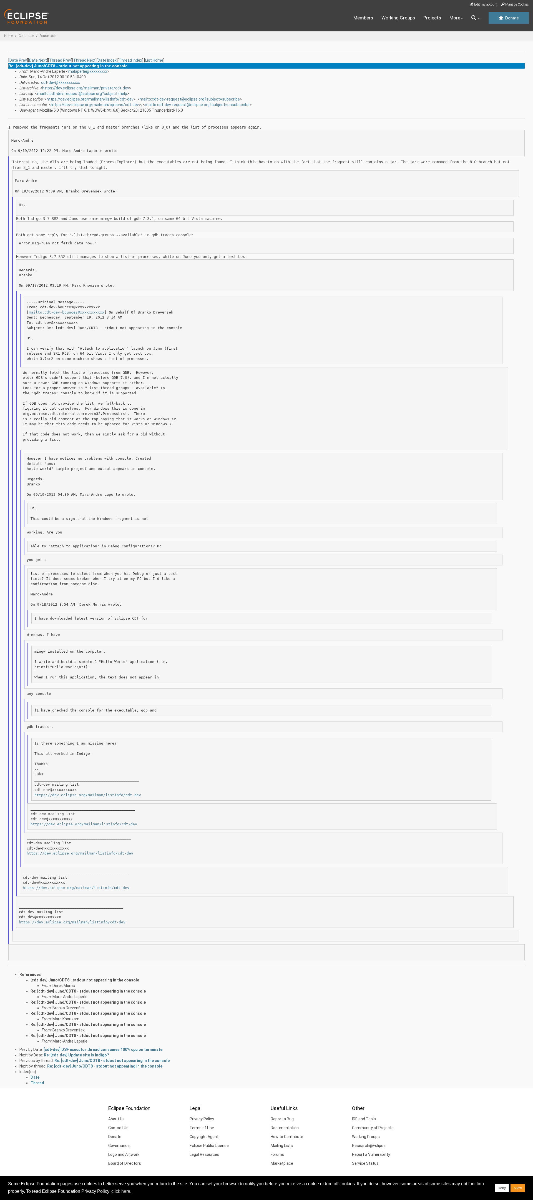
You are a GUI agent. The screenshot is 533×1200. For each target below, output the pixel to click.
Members (363, 18)
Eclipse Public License (209, 1145)
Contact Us (118, 1128)
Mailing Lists (282, 1145)
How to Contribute (287, 1136)
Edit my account (485, 4)
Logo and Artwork (123, 1154)
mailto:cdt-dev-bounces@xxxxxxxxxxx (66, 312)
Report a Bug (282, 1119)
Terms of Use (202, 1128)
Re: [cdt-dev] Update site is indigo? (76, 1055)
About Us (116, 1119)
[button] (475, 18)
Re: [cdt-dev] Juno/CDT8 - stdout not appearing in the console (88, 991)
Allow (518, 1188)
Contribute (26, 36)
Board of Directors (124, 1163)
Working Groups (398, 18)
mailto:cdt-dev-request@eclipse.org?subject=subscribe (190, 99)
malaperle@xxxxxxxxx (87, 71)
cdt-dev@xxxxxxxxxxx (60, 82)
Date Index (107, 60)
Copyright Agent (204, 1136)
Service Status (365, 1163)
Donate (511, 18)
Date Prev (18, 60)
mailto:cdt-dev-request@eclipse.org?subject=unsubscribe (197, 104)
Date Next (38, 60)
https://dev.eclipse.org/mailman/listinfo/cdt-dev (90, 99)
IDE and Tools (364, 1119)
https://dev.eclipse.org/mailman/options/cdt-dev (95, 104)
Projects (432, 18)
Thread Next (84, 60)
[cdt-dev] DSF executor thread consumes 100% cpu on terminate (103, 1049)
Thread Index (130, 60)
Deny (502, 1188)
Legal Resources (204, 1154)
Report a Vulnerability (371, 1154)
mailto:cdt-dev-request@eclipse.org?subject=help (82, 93)
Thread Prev (60, 60)
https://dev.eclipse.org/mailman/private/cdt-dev (85, 88)
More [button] (454, 18)
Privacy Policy (202, 1119)
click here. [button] (121, 1191)
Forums (277, 1154)
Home (8, 36)
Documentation (285, 1128)
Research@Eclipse (369, 1145)
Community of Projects (373, 1128)
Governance (119, 1145)
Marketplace (282, 1163)
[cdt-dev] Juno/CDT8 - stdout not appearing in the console (85, 980)
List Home (154, 60)
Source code (48, 36)
